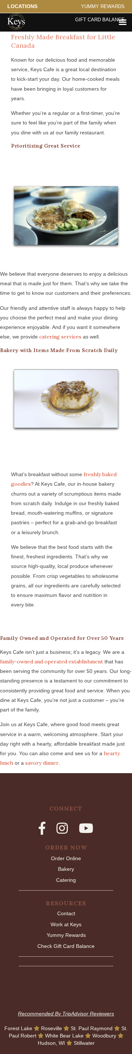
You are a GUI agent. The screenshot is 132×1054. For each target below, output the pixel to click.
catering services (60, 336)
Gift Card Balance (100, 19)
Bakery (66, 869)
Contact (66, 913)
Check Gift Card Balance (66, 946)
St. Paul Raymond (92, 1028)
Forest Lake (19, 1028)
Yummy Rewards (103, 6)
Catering (66, 880)
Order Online (66, 858)
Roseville (52, 1028)
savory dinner (42, 763)
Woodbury (105, 1036)
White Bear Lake (65, 1036)
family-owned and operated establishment (51, 661)
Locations (22, 6)
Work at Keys (66, 924)
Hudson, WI (52, 1043)
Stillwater (84, 1043)
